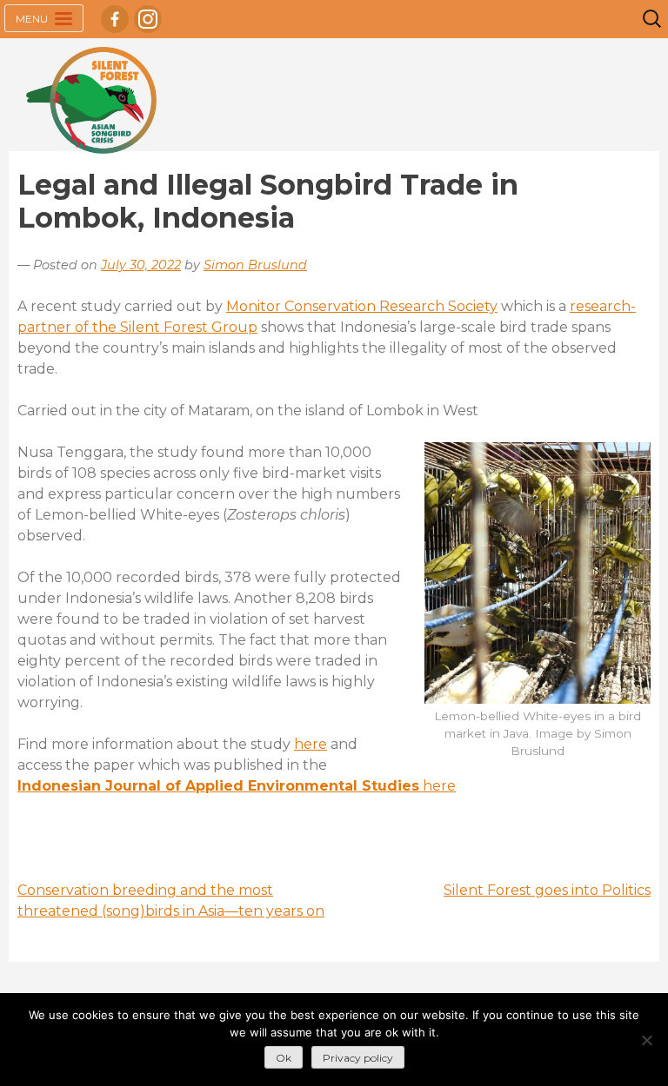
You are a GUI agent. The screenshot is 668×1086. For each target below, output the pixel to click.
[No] (646, 1040)
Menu (33, 18)
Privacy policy (358, 1057)
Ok (283, 1057)
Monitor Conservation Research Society (362, 306)
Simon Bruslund (255, 265)
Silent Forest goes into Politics (547, 890)
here (310, 744)
